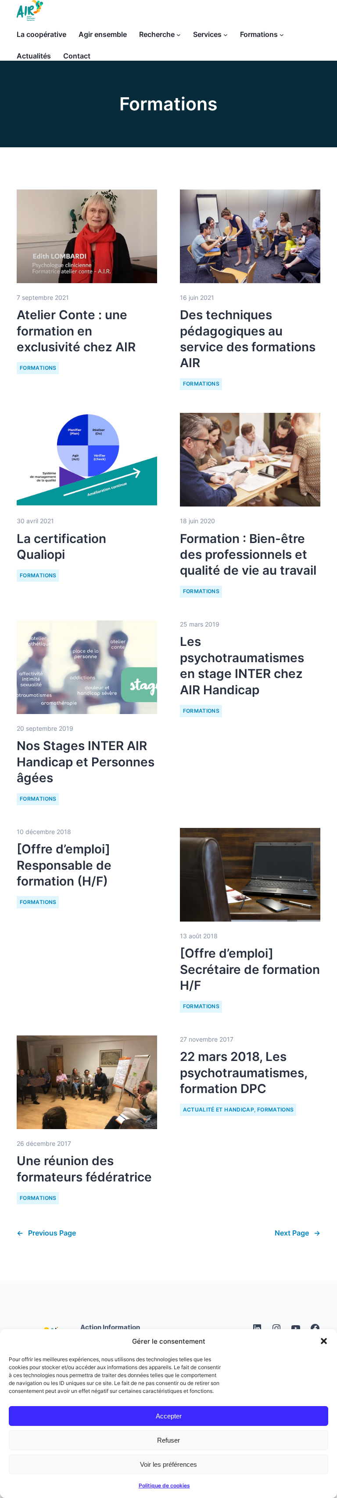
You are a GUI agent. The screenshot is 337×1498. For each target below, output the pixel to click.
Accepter (169, 1416)
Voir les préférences (168, 1464)
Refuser (168, 1440)
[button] (323, 1341)
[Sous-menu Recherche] (178, 35)
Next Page (297, 1232)
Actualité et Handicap (219, 1109)
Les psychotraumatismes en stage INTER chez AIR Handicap (242, 665)
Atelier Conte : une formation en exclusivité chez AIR (76, 330)
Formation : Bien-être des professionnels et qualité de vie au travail (248, 554)
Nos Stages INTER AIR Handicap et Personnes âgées (85, 761)
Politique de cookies (164, 1485)
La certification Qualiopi (61, 546)
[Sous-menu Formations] (282, 35)
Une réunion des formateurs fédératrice (84, 1168)
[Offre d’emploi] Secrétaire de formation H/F (250, 969)
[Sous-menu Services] (225, 35)
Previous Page (46, 1232)
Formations (38, 367)
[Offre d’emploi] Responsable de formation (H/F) (64, 865)
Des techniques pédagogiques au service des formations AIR (247, 338)
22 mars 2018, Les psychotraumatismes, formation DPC (243, 1072)
